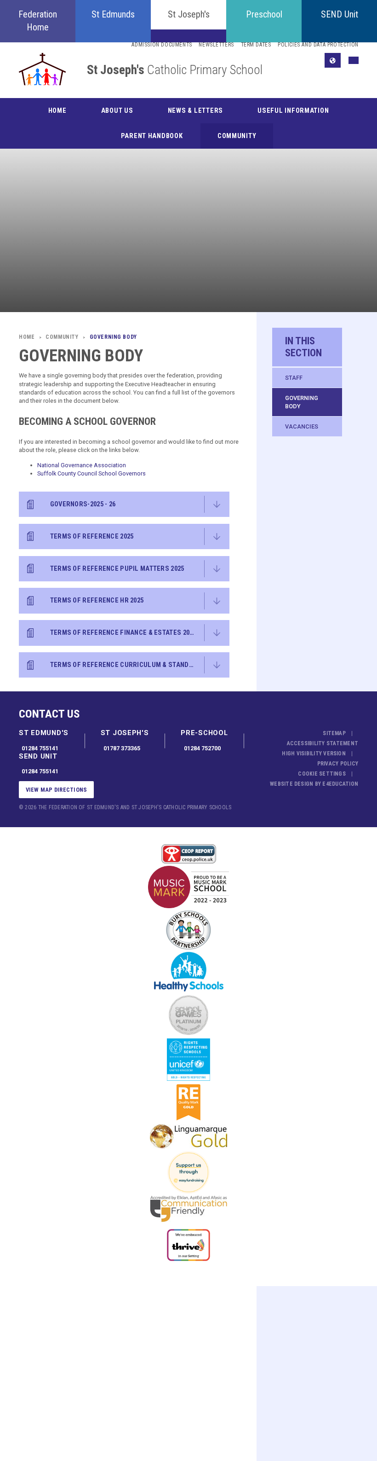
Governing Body (301, 402)
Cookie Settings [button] (322, 774)
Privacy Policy (337, 763)
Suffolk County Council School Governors (91, 473)
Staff (294, 377)
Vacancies (301, 426)
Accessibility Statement (322, 743)
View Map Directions (56, 789)
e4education (340, 784)
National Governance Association (81, 465)
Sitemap (334, 733)
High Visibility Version (313, 753)
